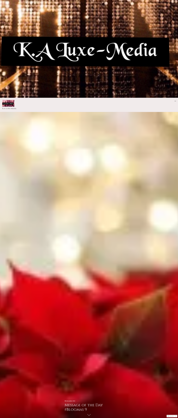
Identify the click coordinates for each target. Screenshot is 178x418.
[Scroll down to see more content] (89, 415)
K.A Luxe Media (9, 108)
